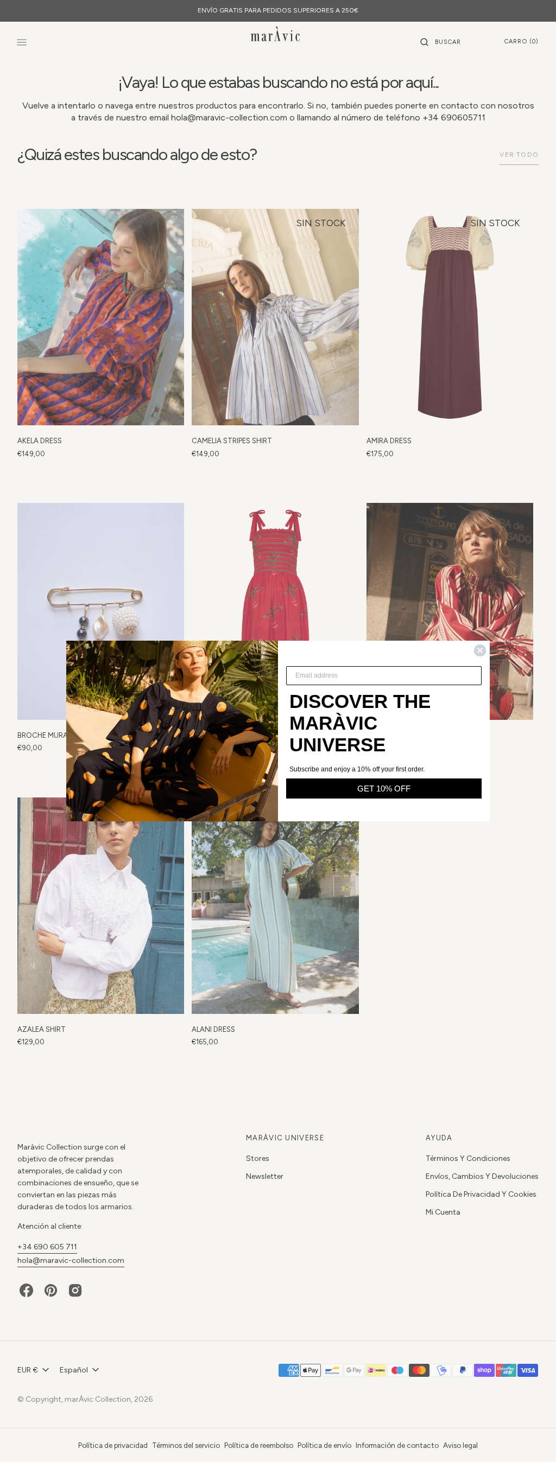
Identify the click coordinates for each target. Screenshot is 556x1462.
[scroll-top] (531, 1437)
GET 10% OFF (383, 788)
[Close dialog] (480, 650)
